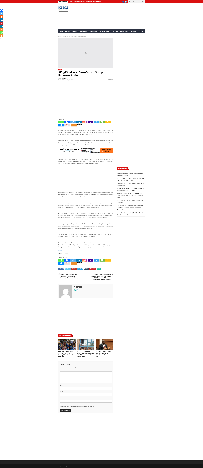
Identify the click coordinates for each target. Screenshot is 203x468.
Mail (99, 268)
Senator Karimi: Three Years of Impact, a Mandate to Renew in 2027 (103, 354)
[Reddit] (1, 16)
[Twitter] (73, 122)
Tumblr (86, 268)
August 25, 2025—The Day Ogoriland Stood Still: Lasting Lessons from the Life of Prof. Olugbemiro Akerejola (130, 195)
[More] (74, 125)
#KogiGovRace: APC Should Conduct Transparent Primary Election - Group (69, 275)
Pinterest (93, 268)
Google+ (74, 268)
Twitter (68, 268)
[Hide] (0, 39)
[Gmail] (67, 125)
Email (62, 391)
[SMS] (102, 122)
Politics (74, 31)
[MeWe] (1, 26)
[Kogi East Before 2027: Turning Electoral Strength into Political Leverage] (67, 344)
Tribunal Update (105, 31)
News (67, 31)
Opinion (115, 31)
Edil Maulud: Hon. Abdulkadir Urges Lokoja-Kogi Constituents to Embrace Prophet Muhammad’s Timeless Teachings (130, 208)
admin (65, 78)
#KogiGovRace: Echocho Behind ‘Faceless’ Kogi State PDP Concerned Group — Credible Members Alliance (101, 276)
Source (60, 250)
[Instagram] (84, 122)
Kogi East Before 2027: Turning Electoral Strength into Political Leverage (65, 354)
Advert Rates (124, 31)
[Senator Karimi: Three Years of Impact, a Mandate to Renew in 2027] (104, 344)
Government (84, 31)
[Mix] (1, 29)
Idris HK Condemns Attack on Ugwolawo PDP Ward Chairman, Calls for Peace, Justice (81, 1)
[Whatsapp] (61, 122)
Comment (62, 370)
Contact (133, 31)
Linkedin (81, 268)
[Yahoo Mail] (90, 122)
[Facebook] (67, 122)
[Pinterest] (1, 23)
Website (61, 398)
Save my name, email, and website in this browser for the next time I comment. (77, 406)
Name (61, 385)
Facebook (62, 268)
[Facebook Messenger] (61, 125)
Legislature (93, 31)
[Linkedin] (79, 122)
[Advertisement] (116, 16)
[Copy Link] (108, 122)
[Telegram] (96, 122)
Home (61, 31)
